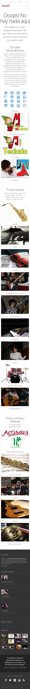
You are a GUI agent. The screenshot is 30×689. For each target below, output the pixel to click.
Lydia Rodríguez (5, 596)
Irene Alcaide (4, 610)
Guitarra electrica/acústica (15, 293)
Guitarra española (15, 409)
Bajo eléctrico (15, 316)
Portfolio (15, 676)
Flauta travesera (15, 475)
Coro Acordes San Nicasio (15, 452)
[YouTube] (19, 680)
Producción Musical (15, 544)
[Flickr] (15, 680)
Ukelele (15, 521)
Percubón (15, 111)
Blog (21, 676)
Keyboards (15, 339)
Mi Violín (15, 180)
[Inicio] (5, 6)
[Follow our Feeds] (24, 680)
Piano (15, 247)
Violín (15, 270)
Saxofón (15, 224)
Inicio (8, 676)
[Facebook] (6, 680)
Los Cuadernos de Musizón (15, 134)
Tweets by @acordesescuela (7, 625)
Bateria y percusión (15, 386)
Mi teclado (15, 157)
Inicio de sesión (25, 1)
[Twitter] (10, 680)
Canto (15, 362)
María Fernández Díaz (6, 582)
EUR (20, 1)
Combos (15, 498)
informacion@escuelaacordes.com (8, 567)
